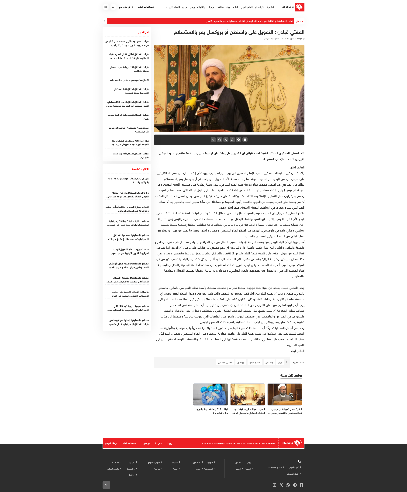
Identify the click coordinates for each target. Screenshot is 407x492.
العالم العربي (247, 7)
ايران (280, 362)
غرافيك (211, 7)
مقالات (220, 7)
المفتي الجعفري (225, 362)
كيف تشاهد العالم (146, 7)
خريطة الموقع (111, 443)
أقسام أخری (174, 7)
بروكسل (240, 362)
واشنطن (269, 362)
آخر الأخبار (259, 7)
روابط (169, 443)
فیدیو (184, 7)
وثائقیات (201, 7)
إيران (228, 7)
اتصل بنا (158, 443)
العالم (235, 7)
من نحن (146, 443)
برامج (192, 7)
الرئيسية (270, 7)
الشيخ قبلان (254, 362)
